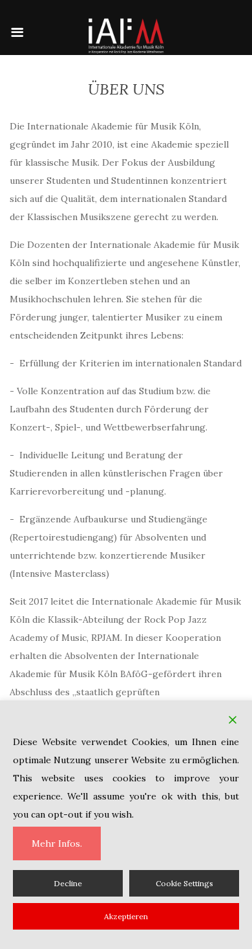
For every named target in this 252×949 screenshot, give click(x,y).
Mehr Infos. (57, 843)
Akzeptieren (126, 916)
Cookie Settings (184, 883)
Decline (68, 883)
